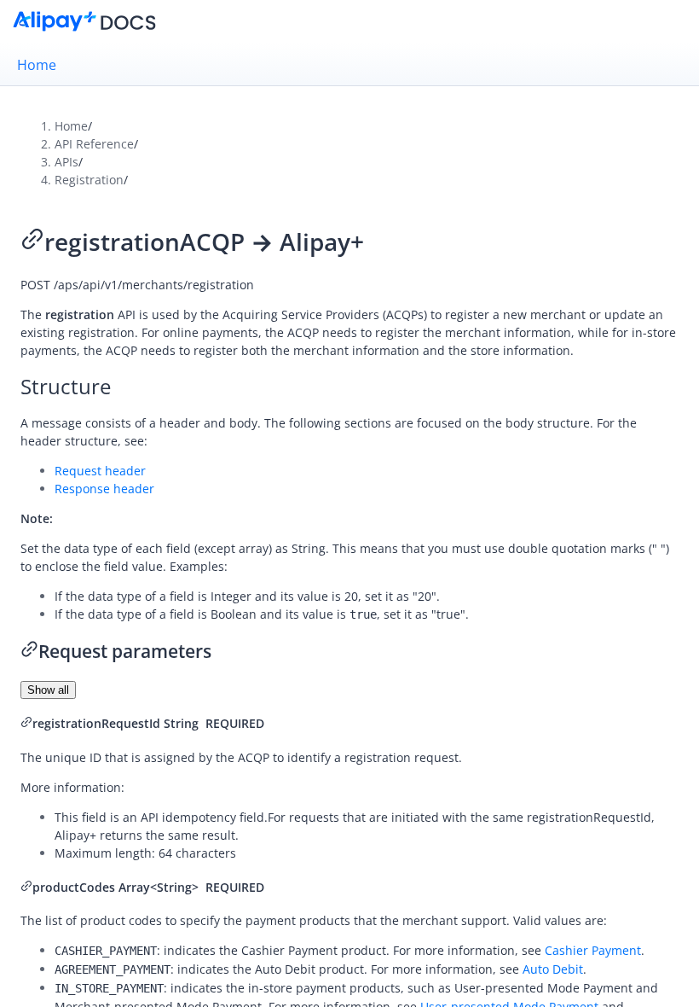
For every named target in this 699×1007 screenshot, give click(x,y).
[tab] (349, 65)
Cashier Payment (593, 950)
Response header (104, 488)
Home (36, 64)
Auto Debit (553, 969)
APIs (66, 162)
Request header (100, 471)
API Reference (94, 144)
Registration (89, 180)
